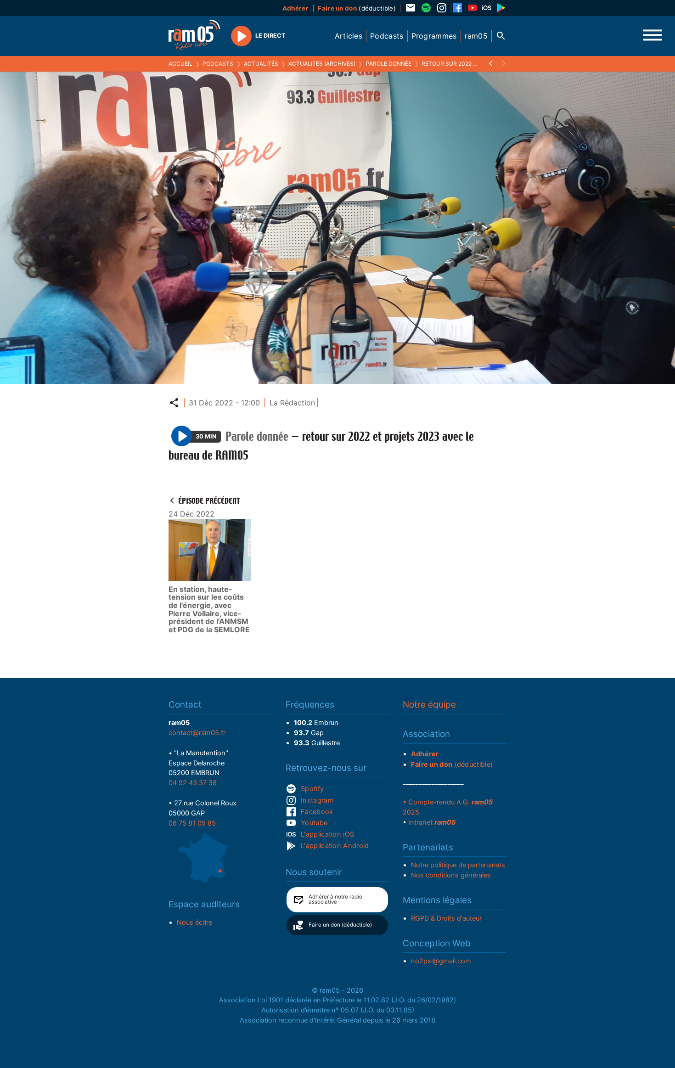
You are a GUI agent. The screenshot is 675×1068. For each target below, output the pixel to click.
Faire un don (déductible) (340, 925)
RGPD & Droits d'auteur (446, 918)
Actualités (261, 63)
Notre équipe (429, 704)
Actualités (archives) (321, 63)
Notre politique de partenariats (458, 865)
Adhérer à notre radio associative (335, 899)
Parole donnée (388, 63)
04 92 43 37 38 (193, 783)
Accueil (180, 63)
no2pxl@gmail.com (441, 961)
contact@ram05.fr (197, 733)
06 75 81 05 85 (192, 823)
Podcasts (217, 63)
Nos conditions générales (451, 875)
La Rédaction (292, 402)
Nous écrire (194, 922)
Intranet (432, 822)
